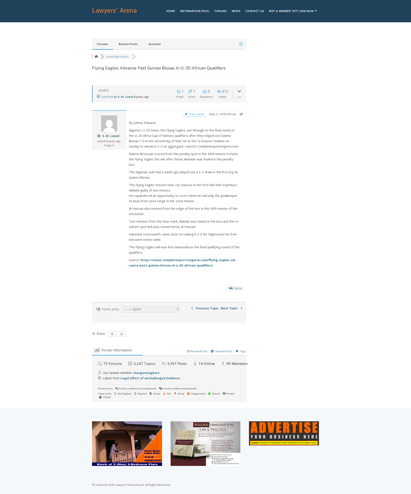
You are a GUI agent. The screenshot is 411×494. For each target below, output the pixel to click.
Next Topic (230, 308)
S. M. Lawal (125, 97)
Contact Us (255, 11)
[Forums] (96, 56)
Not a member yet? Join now (291, 11)
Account (155, 44)
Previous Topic (206, 308)
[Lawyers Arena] (114, 14)
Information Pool (194, 11)
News (236, 11)
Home (171, 11)
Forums (220, 11)
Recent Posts (128, 44)
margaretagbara (146, 373)
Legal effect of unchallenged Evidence (150, 378)
